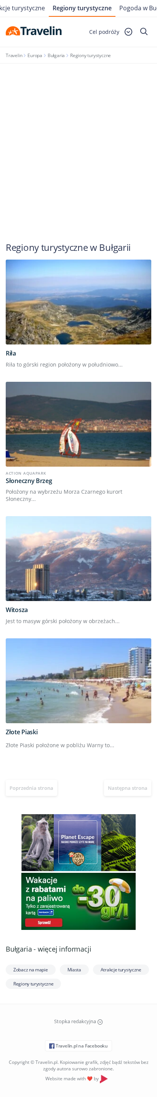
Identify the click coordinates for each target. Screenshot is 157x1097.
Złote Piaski (21, 732)
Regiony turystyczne (82, 8)
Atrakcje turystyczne (121, 969)
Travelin (14, 55)
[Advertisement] (78, 145)
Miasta (74, 969)
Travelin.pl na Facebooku (81, 1046)
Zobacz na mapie (30, 969)
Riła (11, 353)
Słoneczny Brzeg (29, 481)
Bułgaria (56, 55)
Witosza (17, 610)
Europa (34, 55)
